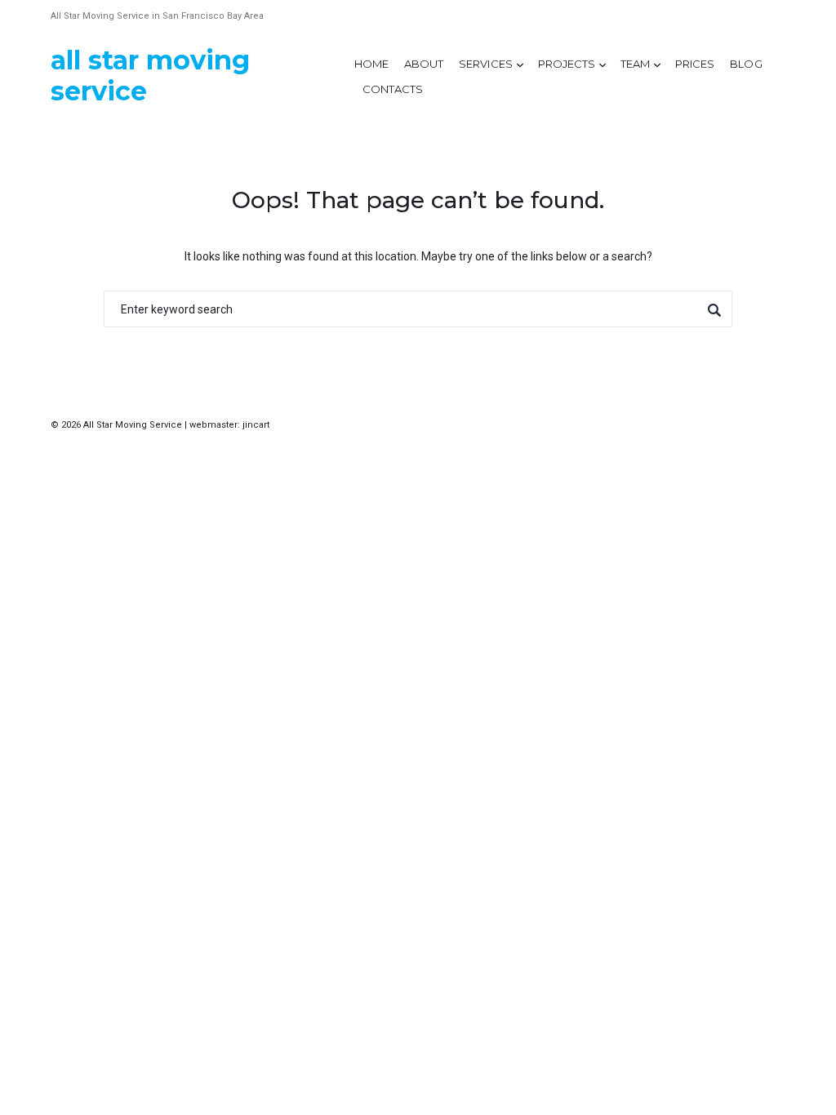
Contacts (392, 89)
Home (371, 63)
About (423, 63)
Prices (694, 63)
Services (485, 63)
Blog (746, 63)
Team (635, 63)
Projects (566, 63)
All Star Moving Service (150, 75)
